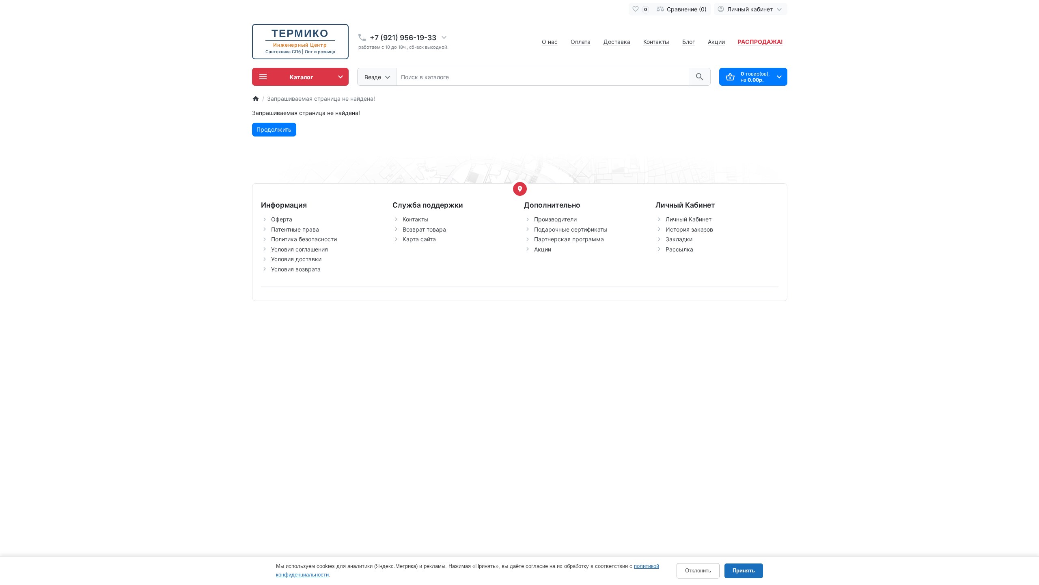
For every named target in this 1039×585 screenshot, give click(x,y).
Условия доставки (296, 259)
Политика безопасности (304, 239)
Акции (716, 41)
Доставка (617, 41)
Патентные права (295, 229)
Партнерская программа (569, 239)
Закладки (679, 239)
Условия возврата (296, 269)
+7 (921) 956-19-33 (403, 37)
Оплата (581, 41)
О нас (550, 41)
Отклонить (698, 571)
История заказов (689, 229)
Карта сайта (419, 239)
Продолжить (274, 129)
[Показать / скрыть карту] (520, 189)
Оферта (281, 219)
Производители (555, 219)
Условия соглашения (299, 249)
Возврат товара (424, 229)
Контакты (656, 41)
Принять (744, 571)
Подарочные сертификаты (571, 229)
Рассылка (679, 249)
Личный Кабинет (688, 219)
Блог (688, 41)
